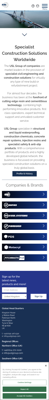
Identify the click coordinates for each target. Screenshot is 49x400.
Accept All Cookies (24, 396)
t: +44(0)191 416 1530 (10, 333)
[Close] (46, 366)
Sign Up (38, 296)
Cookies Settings (24, 382)
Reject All (24, 389)
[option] (24, 19)
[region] (24, 381)
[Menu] (44, 5)
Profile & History (24, 173)
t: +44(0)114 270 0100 (12, 350)
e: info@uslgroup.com (11, 336)
